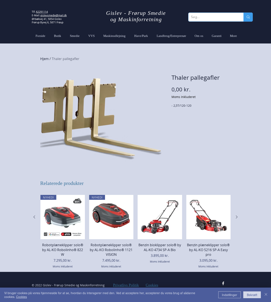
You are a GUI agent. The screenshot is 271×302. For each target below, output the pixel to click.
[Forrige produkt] (34, 217)
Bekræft (252, 295)
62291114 (42, 11)
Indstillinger (229, 295)
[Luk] (265, 295)
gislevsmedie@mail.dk (53, 15)
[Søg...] (248, 17)
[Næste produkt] (236, 217)
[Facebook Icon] (223, 283)
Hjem (44, 58)
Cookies (152, 285)
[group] (135, 231)
